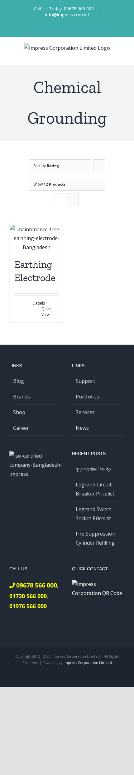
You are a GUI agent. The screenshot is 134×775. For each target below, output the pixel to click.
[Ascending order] (99, 165)
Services (85, 412)
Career (21, 427)
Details (39, 303)
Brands (21, 396)
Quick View (46, 311)
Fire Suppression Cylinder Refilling (95, 538)
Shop (19, 412)
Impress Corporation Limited (88, 662)
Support (85, 380)
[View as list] (72, 199)
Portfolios (87, 396)
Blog (18, 380)
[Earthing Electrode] (37, 238)
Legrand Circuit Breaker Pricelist (95, 489)
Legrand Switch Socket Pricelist (94, 514)
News (82, 427)
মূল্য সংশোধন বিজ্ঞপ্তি (93, 468)
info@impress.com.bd (67, 15)
